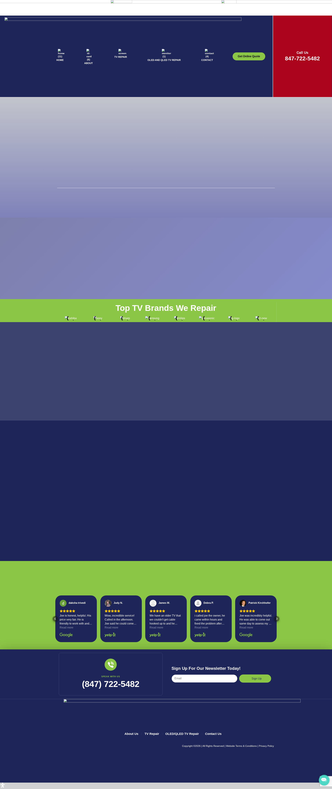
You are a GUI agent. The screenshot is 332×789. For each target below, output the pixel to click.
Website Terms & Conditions (241, 746)
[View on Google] (63, 603)
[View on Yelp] (108, 603)
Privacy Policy (266, 746)
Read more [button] (66, 627)
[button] (55, 619)
